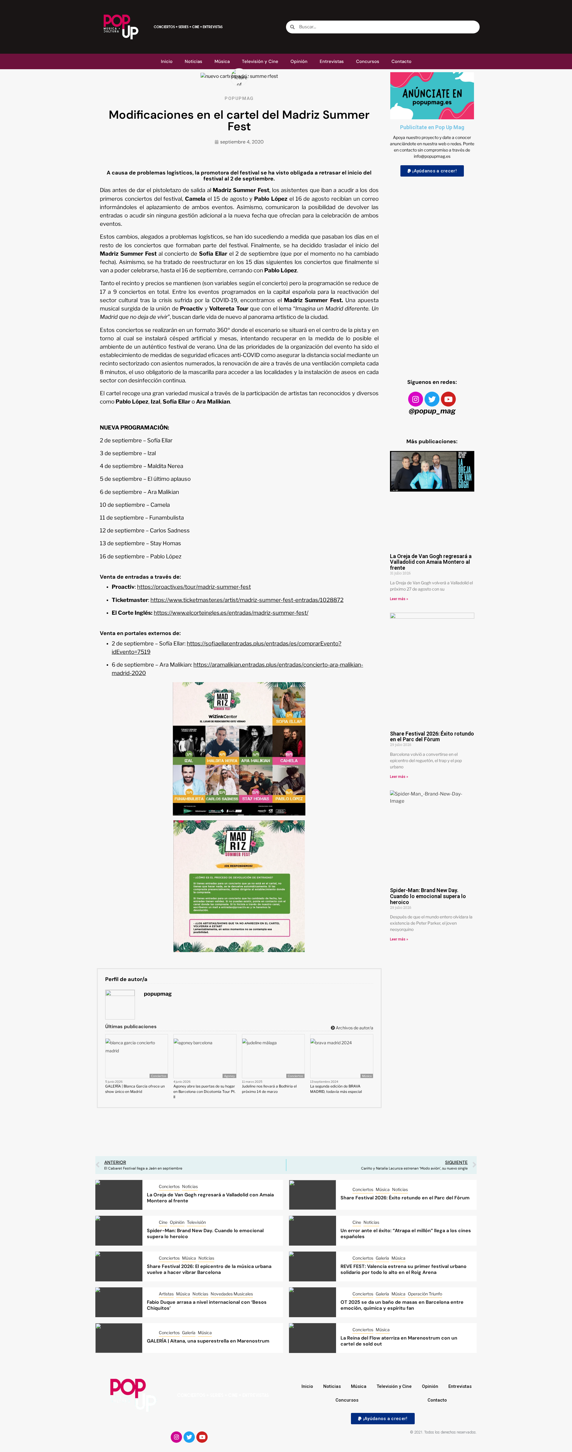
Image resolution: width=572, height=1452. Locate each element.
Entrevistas (332, 61)
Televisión (196, 1222)
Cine (163, 1222)
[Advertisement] (432, 272)
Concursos (367, 61)
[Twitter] (432, 399)
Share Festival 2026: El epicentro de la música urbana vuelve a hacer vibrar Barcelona (209, 1269)
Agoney (229, 1076)
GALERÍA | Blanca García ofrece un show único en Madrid (135, 1089)
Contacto (401, 61)
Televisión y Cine (260, 61)
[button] (432, 171)
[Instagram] (415, 399)
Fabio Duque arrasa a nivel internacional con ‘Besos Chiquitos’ (207, 1305)
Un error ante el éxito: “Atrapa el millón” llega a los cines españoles (406, 1233)
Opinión (298, 61)
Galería (382, 1258)
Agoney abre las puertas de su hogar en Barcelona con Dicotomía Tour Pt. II (204, 1091)
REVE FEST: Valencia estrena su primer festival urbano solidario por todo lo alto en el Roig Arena (404, 1269)
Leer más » (399, 599)
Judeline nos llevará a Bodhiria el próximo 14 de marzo (269, 1089)
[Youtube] (448, 399)
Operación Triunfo (425, 1293)
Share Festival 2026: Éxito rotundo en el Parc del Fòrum (432, 736)
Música (222, 61)
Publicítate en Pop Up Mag (432, 127)
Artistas (166, 1293)
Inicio (166, 61)
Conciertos (158, 1076)
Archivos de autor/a (354, 1027)
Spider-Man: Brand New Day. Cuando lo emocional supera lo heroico (428, 896)
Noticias (193, 61)
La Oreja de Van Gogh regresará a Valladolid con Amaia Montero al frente (431, 562)
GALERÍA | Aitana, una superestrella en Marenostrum (208, 1341)
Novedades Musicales (232, 1293)
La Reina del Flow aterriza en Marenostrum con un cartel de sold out (399, 1341)
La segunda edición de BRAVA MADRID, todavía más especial (336, 1089)
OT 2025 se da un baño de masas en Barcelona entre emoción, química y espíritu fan (402, 1305)
